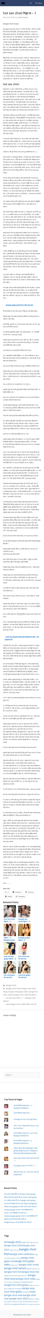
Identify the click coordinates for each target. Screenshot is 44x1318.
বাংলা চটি (6, 1304)
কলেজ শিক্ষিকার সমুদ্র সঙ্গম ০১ (22, 1113)
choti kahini (25, 1292)
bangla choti (25, 1242)
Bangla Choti (11, 985)
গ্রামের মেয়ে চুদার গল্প (30, 995)
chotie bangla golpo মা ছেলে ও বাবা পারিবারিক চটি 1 (21, 1216)
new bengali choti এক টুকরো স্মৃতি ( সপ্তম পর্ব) (21, 1004)
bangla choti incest (29, 1264)
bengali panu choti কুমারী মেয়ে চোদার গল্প (18, 1222)
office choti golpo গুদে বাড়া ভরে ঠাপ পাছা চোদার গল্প (20, 1206)
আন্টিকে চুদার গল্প (31, 1299)
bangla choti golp (16, 1258)
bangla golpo (17, 1282)
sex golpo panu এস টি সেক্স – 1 (25, 1165)
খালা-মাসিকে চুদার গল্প (21, 1301)
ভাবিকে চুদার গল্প (23, 1304)
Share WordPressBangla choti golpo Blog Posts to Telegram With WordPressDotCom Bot (26, 1150)
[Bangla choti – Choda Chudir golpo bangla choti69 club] (3, 3)
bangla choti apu (14, 1250)
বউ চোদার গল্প (35, 1301)
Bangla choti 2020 (13, 988)
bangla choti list (12, 1271)
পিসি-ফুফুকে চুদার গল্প (29, 1301)
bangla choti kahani (15, 1268)
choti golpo (16, 1291)
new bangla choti (27, 1295)
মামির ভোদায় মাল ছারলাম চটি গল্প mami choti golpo (20, 1197)
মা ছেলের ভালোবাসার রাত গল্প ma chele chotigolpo (20, 1203)
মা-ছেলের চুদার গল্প (30, 1304)
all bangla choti (12, 1242)
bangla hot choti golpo (16, 1284)
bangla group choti (27, 1282)
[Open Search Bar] (31, 3)
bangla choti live (30, 1271)
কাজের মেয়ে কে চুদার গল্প (12, 1302)
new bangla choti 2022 (16, 1298)
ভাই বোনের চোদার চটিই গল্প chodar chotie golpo (20, 1194)
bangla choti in (14, 1265)
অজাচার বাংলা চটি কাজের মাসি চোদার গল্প (15, 1219)
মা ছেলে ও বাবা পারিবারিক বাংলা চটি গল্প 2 (15, 1213)
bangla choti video (26, 1278)
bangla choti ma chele (10, 1275)
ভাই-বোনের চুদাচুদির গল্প (14, 1304)
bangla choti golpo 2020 (18, 991)
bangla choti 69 (33, 1242)
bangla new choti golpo (15, 1289)
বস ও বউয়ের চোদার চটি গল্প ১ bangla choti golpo (20, 1200)
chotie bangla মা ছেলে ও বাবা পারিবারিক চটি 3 (18, 1209)
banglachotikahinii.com (33, 1268)
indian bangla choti (16, 995)
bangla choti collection (22, 1254)
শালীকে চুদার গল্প (37, 1304)
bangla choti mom (22, 1275)
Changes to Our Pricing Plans (25, 1119)
